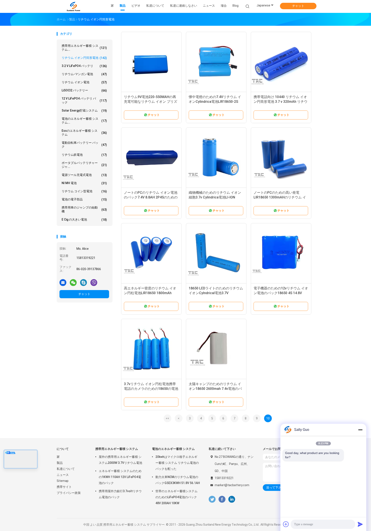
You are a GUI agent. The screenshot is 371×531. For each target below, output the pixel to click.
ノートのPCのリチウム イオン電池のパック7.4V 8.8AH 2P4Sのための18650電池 (151, 197)
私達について (66, 468)
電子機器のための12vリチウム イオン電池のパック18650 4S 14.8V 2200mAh (281, 293)
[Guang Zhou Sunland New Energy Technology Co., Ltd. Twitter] (212, 499)
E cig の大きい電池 (84, 219)
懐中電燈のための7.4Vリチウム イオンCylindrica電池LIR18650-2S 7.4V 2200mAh (215, 101)
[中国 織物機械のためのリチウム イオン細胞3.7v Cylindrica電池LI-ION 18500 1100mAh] (216, 158)
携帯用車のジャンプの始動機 (84, 209)
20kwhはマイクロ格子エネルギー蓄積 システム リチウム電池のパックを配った (177, 462)
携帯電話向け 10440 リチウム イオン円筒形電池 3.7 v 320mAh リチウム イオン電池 (280, 101)
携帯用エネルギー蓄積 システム (116, 449)
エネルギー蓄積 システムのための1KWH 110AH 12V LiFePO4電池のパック (120, 477)
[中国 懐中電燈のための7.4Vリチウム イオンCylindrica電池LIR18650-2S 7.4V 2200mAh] (216, 62)
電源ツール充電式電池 (84, 175)
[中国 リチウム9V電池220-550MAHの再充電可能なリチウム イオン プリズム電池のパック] (151, 62)
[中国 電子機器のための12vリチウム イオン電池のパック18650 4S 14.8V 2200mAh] (281, 253)
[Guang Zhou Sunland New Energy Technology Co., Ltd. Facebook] (221, 499)
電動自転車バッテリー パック (84, 144)
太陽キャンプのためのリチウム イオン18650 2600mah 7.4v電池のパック (215, 388)
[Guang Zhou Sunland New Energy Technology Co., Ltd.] (73, 6)
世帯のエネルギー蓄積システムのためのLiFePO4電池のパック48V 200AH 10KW (176, 497)
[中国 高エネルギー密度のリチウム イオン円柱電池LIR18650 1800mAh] (151, 253)
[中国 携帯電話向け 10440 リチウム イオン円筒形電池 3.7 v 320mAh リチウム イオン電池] (281, 62)
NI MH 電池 (84, 183)
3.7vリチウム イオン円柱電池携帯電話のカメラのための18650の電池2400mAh (151, 388)
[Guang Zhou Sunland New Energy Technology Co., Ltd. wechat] (73, 282)
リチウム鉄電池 (84, 155)
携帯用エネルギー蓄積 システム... (84, 47)
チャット (298, 6)
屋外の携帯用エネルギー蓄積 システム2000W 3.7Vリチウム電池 (120, 459)
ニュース (63, 475)
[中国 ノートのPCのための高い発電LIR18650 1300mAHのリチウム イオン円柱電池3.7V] (281, 158)
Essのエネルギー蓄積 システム (84, 132)
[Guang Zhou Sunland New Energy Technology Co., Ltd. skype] (83, 282)
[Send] (360, 524)
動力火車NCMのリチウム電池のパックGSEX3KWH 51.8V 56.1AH (177, 480)
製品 (60, 462)
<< (167, 418)
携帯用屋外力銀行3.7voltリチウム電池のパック (120, 494)
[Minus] (360, 429)
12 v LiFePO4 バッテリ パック (84, 100)
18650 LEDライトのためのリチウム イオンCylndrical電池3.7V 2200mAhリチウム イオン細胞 (216, 293)
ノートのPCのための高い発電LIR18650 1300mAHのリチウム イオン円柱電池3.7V (280, 197)
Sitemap (62, 481)
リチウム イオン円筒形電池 (84, 58)
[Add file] (286, 524)
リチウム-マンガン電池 (84, 74)
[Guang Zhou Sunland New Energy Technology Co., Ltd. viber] (93, 282)
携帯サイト (64, 487)
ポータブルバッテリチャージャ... (84, 164)
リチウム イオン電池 (84, 82)
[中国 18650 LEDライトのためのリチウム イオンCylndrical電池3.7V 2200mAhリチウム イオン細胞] (216, 253)
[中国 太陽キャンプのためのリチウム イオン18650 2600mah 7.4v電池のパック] (216, 349)
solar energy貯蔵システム (84, 110)
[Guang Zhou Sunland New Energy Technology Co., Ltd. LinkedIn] (231, 499)
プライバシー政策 (69, 493)
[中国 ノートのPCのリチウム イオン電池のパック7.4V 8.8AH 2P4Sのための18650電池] (151, 158)
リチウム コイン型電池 (84, 191)
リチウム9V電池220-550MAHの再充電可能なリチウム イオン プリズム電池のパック (150, 101)
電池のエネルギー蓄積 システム (173, 449)
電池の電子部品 (84, 199)
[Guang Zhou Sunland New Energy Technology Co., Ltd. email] (62, 282)
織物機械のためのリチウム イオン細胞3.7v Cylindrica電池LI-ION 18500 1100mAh (215, 197)
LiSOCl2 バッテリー (84, 90)
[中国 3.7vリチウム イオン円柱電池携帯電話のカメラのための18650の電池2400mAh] (151, 349)
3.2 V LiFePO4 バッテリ (84, 66)
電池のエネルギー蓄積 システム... (84, 120)
